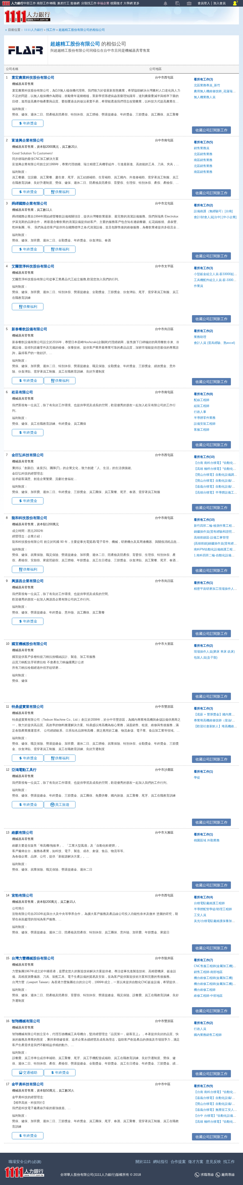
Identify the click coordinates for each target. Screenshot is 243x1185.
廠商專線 (228, 1174)
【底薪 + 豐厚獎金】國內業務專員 (217, 714)
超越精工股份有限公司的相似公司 (82, 30)
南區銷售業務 (203, 160)
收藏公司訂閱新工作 (212, 130)
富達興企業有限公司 (28, 140)
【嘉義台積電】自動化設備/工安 (216, 486)
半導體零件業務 (204, 418)
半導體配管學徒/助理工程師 (213, 909)
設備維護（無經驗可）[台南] (213, 211)
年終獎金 (30, 123)
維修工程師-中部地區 (208, 995)
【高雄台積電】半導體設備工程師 (217, 492)
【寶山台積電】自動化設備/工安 (216, 480)
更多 (136, 3)
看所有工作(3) (203, 79)
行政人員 (200, 1029)
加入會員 (219, 3)
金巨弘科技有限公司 (28, 455)
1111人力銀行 (27, 16)
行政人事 (200, 412)
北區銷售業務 (203, 154)
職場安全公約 (25, 1162)
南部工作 (42, 3)
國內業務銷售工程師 (208, 1035)
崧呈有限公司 (22, 392)
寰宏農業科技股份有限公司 (33, 77)
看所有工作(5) (203, 142)
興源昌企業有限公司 (28, 581)
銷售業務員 (201, 148)
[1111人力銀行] (24, 1171)
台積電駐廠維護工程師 (209, 903)
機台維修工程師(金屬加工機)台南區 (218, 984)
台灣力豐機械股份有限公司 (33, 958)
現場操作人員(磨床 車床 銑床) (214, 651)
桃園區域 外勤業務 (207, 840)
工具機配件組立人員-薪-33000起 (216, 280)
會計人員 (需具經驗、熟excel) (214, 343)
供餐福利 (62, 192)
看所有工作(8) (203, 394)
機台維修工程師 (204, 989)
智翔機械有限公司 (26, 1021)
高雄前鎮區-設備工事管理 (211, 537)
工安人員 (200, 915)
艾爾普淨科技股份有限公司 (33, 266)
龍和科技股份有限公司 (29, 518)
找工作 (51, 30)
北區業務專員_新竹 (207, 85)
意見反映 (213, 1162)
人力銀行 (10, 3)
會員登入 (204, 3)
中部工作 (29, 3)
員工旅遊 (62, 804)
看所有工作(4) (203, 897)
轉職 (52, 3)
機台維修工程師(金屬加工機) (213, 978)
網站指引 (160, 1162)
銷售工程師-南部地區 (208, 972)
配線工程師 (201, 400)
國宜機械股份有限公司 (29, 644)
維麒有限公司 (22, 832)
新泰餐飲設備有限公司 (29, 329)
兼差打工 (62, 3)
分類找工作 (88, 3)
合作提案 (178, 1162)
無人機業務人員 (204, 97)
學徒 (197, 777)
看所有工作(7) (203, 960)
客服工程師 (201, 429)
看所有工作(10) (204, 457)
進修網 (74, 3)
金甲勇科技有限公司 (28, 1084)
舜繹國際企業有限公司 (29, 203)
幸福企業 (102, 3)
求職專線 (207, 1174)
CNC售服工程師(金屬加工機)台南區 (218, 966)
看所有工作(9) (203, 1086)
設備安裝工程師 (204, 423)
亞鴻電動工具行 (24, 770)
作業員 (198, 286)
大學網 (127, 3)
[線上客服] (235, 3)
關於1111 (143, 1162)
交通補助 (30, 1072)
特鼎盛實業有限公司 (28, 707)
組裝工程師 (201, 406)
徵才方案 (195, 1162)
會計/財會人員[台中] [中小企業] (215, 217)
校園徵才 (116, 3)
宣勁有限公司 (22, 895)
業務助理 (200, 337)
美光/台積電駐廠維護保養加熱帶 (216, 921)
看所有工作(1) (203, 583)
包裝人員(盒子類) (205, 657)
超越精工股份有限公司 (75, 44)
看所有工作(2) (203, 205)
